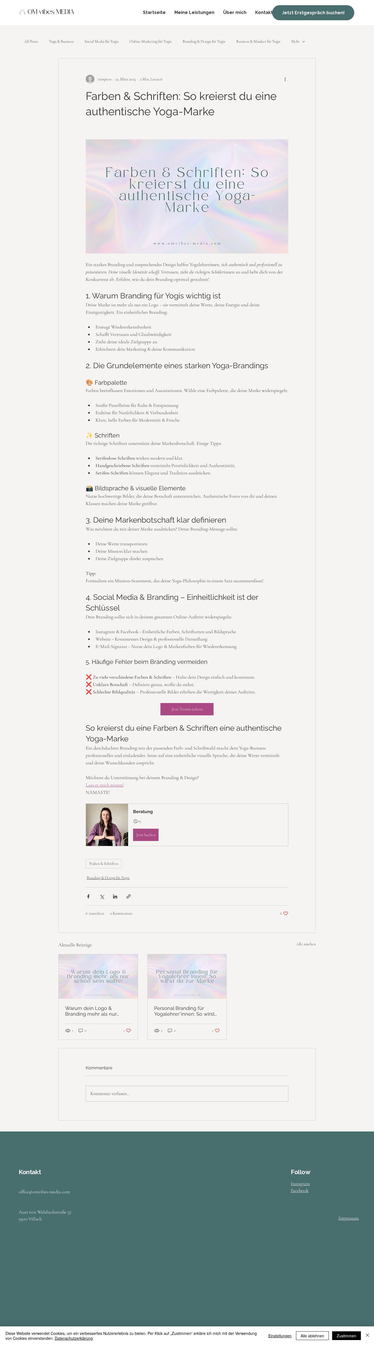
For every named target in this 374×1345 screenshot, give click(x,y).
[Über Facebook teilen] (88, 896)
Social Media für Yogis (102, 41)
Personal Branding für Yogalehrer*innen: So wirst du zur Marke (184, 1011)
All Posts (31, 41)
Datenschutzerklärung (74, 1338)
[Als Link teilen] (128, 896)
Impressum (348, 1218)
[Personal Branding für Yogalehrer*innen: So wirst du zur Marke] (187, 976)
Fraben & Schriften (103, 863)
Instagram (300, 1183)
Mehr (295, 41)
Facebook (300, 1190)
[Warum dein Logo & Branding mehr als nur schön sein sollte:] (98, 976)
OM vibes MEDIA (51, 12)
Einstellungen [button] (280, 1335)
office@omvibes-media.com (44, 1192)
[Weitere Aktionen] (285, 79)
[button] (187, 824)
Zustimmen (346, 1335)
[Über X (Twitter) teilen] (101, 896)
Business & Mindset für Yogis (258, 41)
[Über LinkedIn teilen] (115, 896)
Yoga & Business (61, 41)
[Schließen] (367, 1336)
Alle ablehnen (312, 1335)
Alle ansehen (306, 944)
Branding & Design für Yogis (204, 41)
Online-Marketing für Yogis (151, 41)
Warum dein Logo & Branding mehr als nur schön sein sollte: (91, 1011)
